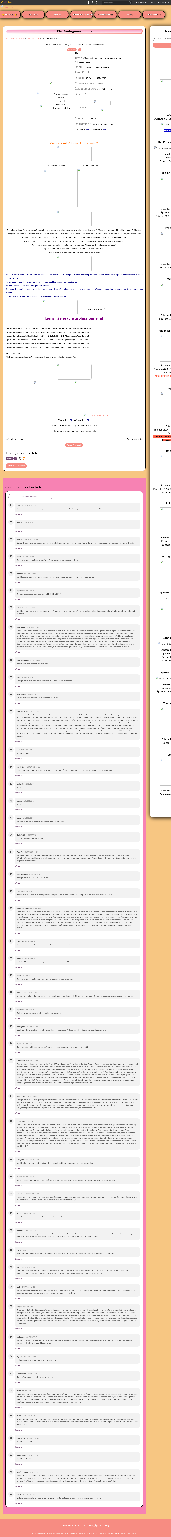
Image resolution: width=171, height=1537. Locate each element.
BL (50, 45)
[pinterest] (97, 2)
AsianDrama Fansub (15, 38)
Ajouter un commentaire (30, 497)
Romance (87, 45)
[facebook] (88, 2)
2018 (46, 45)
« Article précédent (15, 439)
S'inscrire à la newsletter (16, 466)
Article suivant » (135, 439)
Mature (80, 45)
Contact (75, 1533)
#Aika (44, 1533)
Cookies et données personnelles (112, 1533)
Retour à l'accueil (74, 445)
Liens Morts (154, 15)
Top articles (67, 1533)
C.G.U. (97, 1533)
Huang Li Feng (63, 45)
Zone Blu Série (32, 38)
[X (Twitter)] (92, 2)
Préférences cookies (132, 1533)
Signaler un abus (86, 1533)
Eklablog (104, 1525)
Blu (54, 45)
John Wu (73, 45)
